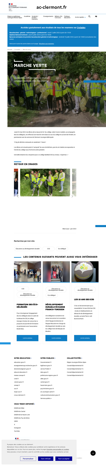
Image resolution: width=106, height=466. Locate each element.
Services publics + (46, 398)
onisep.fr (17, 385)
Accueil (9, 49)
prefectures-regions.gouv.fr (49, 375)
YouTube (17, 431)
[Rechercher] (89, 17)
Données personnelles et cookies (57, 449)
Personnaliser (28, 458)
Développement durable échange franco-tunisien (55, 307)
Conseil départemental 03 (75, 365)
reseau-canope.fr (19, 375)
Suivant (72, 196)
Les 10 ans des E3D (84, 299)
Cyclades (81, 27)
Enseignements (48, 16)
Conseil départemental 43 (75, 372)
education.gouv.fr (19, 362)
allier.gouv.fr (44, 379)
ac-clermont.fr (51, 7)
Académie (27, 16)
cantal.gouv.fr (44, 382)
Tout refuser (46, 458)
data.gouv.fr (44, 372)
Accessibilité (96, 16)
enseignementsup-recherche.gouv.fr (25, 365)
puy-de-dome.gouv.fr (47, 389)
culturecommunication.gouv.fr (50, 395)
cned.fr (16, 379)
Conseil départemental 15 (75, 369)
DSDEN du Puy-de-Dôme (22, 418)
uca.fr (16, 389)
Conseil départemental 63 (75, 375)
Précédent (18, 196)
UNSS (16, 421)
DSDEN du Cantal (19, 411)
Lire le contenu (27, 338)
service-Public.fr (45, 369)
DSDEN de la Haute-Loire (22, 415)
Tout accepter (64, 458)
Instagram (17, 428)
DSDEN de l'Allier (19, 408)
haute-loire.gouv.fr (46, 385)
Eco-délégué (62, 249)
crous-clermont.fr (19, 395)
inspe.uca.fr (18, 392)
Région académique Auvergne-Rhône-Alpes (14, 17)
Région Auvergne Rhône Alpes (76, 362)
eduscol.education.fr (20, 372)
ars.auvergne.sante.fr (47, 392)
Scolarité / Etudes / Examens (35, 18)
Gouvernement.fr (45, 362)
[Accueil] (17, 7)
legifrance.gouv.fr (46, 365)
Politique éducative (67, 17)
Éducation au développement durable (28, 249)
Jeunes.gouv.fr (19, 382)
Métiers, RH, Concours (58, 17)
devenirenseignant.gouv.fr (22, 369)
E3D (48, 249)
